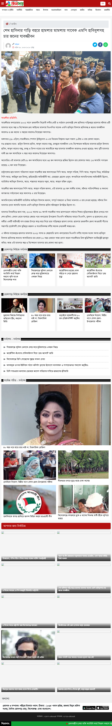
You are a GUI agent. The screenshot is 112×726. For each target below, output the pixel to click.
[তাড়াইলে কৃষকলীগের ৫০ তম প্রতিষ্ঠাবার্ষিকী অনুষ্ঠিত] (70, 305)
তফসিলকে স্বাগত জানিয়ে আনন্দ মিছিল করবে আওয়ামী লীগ (27, 516)
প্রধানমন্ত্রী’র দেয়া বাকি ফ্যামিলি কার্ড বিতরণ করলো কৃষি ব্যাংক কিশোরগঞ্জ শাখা (12, 275)
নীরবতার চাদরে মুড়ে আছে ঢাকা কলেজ (74, 480)
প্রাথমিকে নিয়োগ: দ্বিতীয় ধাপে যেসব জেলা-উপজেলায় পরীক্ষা (96, 318)
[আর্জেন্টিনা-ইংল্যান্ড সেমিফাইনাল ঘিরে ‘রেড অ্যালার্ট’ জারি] (98, 260)
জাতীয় (82, 10)
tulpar (17, 44)
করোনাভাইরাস (56, 10)
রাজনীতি (107, 10)
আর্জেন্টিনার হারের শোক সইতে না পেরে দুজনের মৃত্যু (69, 273)
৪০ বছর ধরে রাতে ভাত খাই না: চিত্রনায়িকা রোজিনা (40, 318)
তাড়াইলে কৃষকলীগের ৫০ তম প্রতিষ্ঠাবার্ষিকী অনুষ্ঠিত (69, 317)
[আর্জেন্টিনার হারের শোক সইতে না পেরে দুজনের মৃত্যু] (70, 260)
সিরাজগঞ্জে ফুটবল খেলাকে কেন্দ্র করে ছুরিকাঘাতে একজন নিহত (42, 273)
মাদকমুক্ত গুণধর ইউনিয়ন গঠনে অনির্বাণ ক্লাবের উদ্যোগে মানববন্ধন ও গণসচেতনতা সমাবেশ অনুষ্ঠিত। (47, 365)
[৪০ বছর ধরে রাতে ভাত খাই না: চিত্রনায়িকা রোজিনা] (42, 305)
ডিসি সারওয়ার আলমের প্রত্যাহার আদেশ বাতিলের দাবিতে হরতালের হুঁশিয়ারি (37, 371)
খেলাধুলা (74, 10)
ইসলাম (45, 10)
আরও (38, 10)
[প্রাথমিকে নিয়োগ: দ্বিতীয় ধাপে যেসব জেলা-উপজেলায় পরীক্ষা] (98, 305)
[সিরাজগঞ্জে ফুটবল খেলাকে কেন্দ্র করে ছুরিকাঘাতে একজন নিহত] (42, 260)
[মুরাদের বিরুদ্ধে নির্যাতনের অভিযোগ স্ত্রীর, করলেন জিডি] (14, 305)
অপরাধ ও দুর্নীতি (7, 10)
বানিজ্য (90, 10)
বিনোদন (98, 10)
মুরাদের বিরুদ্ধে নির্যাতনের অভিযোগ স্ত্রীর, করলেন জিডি (13, 318)
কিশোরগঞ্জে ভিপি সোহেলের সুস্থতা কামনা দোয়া (26, 359)
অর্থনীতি (19, 10)
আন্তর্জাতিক (29, 10)
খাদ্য (66, 10)
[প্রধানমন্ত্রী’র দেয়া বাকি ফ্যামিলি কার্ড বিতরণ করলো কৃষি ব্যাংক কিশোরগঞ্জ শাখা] (14, 260)
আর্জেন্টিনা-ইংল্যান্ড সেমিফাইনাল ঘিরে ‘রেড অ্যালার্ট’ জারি (96, 273)
